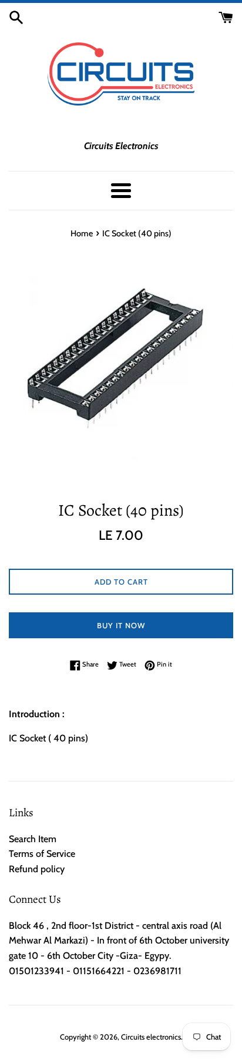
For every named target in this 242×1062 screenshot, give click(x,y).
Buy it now (121, 625)
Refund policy (37, 869)
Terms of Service (42, 853)
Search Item (32, 839)
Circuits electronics (151, 1037)
